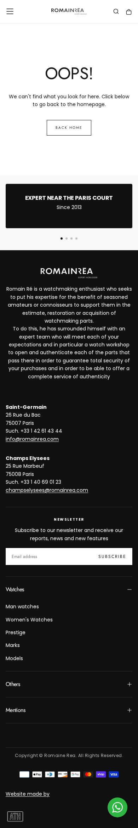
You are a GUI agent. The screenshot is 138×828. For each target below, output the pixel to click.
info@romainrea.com (32, 439)
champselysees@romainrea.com (47, 490)
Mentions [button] (15, 710)
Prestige (15, 632)
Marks (13, 645)
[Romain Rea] (69, 273)
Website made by (28, 793)
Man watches (22, 606)
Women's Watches (29, 619)
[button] (10, 11)
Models (14, 658)
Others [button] (13, 684)
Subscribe (112, 556)
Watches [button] (15, 589)
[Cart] (128, 12)
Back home (69, 127)
